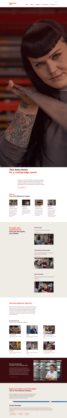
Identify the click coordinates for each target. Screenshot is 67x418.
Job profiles (37, 4)
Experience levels (45, 4)
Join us (27, 4)
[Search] (57, 4)
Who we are (53, 4)
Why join (31, 4)
